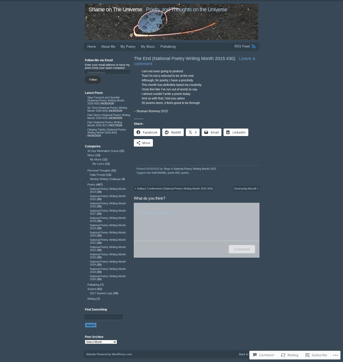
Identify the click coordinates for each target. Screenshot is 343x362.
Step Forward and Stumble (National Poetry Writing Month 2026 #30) (105, 100)
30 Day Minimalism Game (103, 150)
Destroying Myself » (246, 188)
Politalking (168, 46)
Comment (242, 249)
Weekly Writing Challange (105, 178)
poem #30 (174, 172)
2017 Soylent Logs (101, 293)
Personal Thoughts (98, 170)
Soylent (91, 288)
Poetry (91, 184)
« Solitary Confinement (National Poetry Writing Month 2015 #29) (174, 188)
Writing (91, 298)
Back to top (246, 354)
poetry (185, 172)
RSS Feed (242, 46)
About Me (108, 46)
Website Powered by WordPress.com (109, 354)
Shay (167, 168)
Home (91, 46)
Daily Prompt (97, 174)
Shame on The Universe (115, 9)
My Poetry (128, 46)
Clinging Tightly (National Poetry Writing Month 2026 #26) (106, 131)
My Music (148, 46)
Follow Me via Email (99, 60)
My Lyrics (98, 163)
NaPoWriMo (159, 172)
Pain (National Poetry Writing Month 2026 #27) (104, 124)
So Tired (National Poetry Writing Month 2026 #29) (107, 109)
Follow (93, 79)
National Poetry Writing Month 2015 (195, 168)
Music (91, 155)
